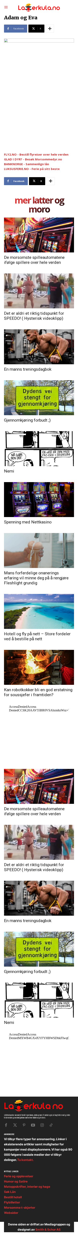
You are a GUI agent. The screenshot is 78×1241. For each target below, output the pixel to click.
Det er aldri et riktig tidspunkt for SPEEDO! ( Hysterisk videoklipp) (34, 316)
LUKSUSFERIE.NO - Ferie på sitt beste (32, 169)
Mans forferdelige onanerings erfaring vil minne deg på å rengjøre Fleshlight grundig (36, 578)
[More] (50, 29)
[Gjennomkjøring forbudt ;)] (39, 397)
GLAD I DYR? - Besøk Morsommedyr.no (33, 159)
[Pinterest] (24, 1125)
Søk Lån (10, 1192)
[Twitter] (15, 1125)
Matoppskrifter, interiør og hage (27, 1186)
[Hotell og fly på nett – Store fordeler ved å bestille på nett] (39, 611)
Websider (11, 1213)
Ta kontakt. (25, 1160)
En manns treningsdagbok (27, 369)
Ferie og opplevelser (18, 1176)
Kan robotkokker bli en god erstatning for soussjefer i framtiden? (38, 692)
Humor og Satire (16, 1181)
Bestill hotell (13, 1197)
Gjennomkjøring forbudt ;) (27, 420)
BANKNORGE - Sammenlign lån (26, 164)
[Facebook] (6, 1125)
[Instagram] (42, 1125)
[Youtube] (33, 1125)
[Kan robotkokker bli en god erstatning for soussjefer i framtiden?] (39, 667)
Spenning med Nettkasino (28, 522)
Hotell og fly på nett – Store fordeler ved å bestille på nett (37, 636)
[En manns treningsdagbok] (39, 346)
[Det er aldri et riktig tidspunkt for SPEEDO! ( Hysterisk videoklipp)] (39, 290)
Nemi (9, 471)
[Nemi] (39, 448)
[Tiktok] (51, 1125)
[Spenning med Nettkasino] (39, 499)
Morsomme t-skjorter (19, 1207)
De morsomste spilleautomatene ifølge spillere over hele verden (34, 260)
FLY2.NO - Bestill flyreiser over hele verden (36, 154)
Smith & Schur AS (48, 1229)
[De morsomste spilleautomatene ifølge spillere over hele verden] (39, 234)
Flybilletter (12, 1202)
